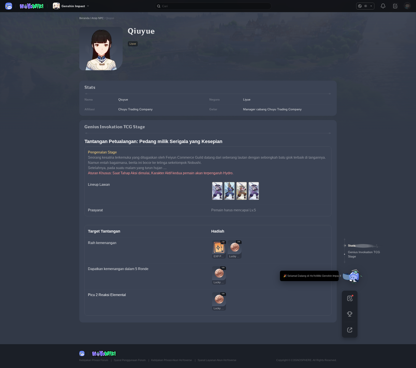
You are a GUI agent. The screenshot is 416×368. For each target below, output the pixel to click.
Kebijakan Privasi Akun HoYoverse (172, 360)
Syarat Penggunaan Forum (130, 360)
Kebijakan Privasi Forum (94, 360)
